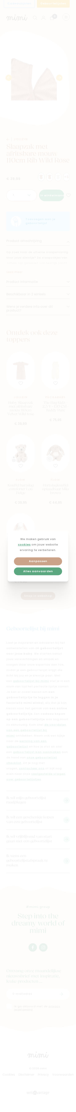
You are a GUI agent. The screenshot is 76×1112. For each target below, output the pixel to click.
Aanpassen (38, 561)
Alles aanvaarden (38, 571)
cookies (24, 544)
